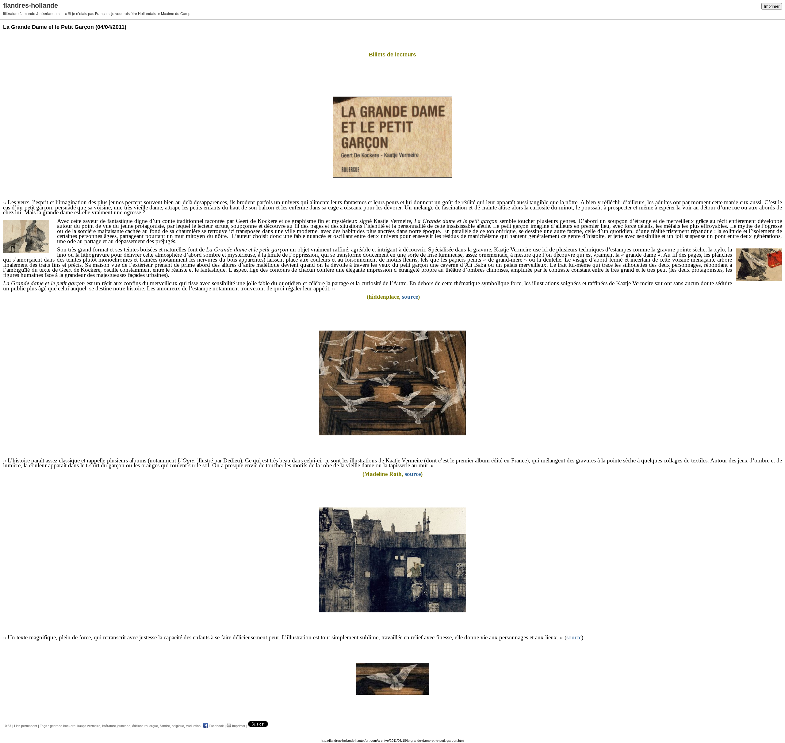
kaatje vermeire (88, 726)
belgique (178, 726)
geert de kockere (62, 726)
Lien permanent (25, 726)
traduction (193, 726)
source (410, 296)
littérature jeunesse (116, 726)
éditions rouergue (145, 726)
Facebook (216, 726)
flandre (165, 726)
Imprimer (771, 6)
